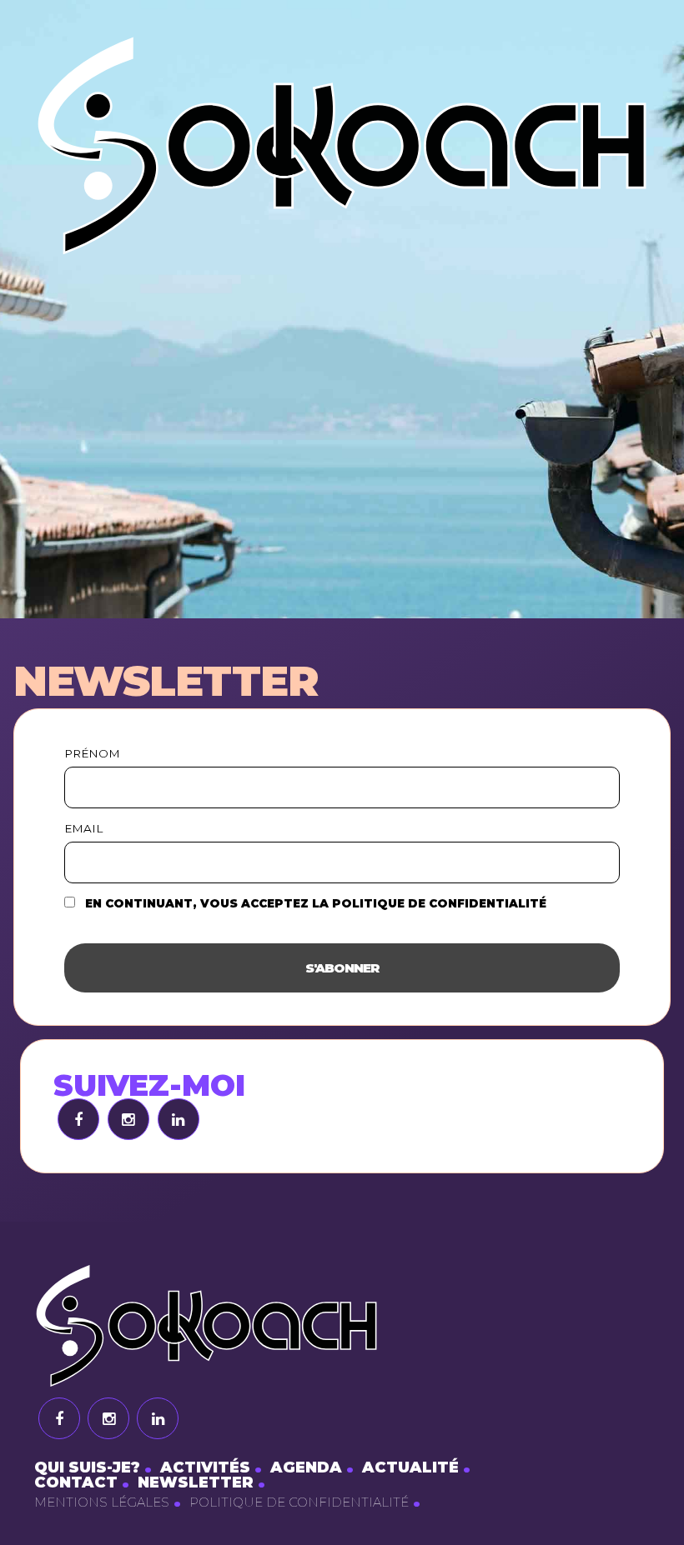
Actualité (410, 1467)
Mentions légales (101, 1502)
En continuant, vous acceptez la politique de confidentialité (315, 903)
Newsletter (196, 1482)
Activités (205, 1467)
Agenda (306, 1467)
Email (83, 828)
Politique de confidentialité (299, 1502)
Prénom (92, 753)
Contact (76, 1482)
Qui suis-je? (87, 1467)
